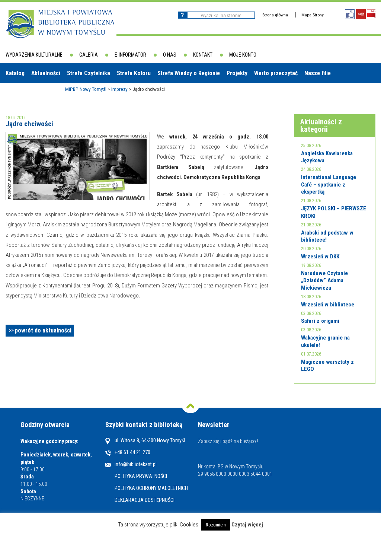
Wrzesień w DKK (320, 256)
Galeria (88, 55)
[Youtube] (361, 14)
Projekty (237, 73)
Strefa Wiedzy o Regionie (188, 73)
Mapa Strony (312, 14)
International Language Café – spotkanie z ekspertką (328, 184)
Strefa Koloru (134, 73)
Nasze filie (317, 73)
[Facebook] (350, 14)
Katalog (15, 73)
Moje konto (242, 55)
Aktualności (45, 73)
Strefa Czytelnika (88, 73)
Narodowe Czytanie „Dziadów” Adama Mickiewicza (324, 280)
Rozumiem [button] (216, 525)
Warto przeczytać (276, 73)
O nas (169, 55)
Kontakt (202, 55)
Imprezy (119, 89)
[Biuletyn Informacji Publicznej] (371, 14)
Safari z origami (320, 321)
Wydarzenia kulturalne (34, 55)
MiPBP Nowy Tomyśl (85, 89)
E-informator (130, 55)
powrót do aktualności (43, 330)
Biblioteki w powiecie (35, 92)
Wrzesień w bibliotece (327, 304)
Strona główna (275, 14)
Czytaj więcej (247, 525)
